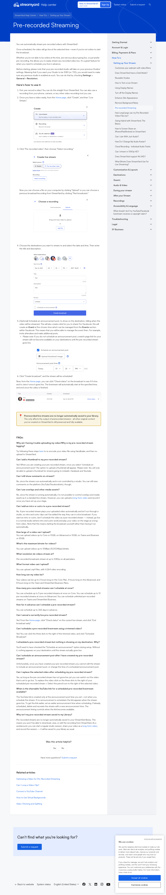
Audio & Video (120, 185)
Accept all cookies (140, 878)
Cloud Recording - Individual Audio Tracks (132, 146)
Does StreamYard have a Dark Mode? (131, 73)
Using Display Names (124, 88)
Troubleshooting (120, 219)
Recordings (119, 200)
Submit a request (137, 4)
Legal (114, 224)
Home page (61, 97)
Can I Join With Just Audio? (127, 136)
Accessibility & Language (125, 206)
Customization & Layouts (125, 169)
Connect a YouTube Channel (29, 791)
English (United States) (65, 884)
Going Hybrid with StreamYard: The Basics (130, 122)
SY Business (117, 229)
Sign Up (105, 4)
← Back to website (24, 884)
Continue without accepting (153, 839)
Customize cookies (139, 885)
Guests (116, 180)
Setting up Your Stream (60, 15)
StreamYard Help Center (25, 15)
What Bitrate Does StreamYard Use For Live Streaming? (132, 163)
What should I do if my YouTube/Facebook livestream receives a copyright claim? (131, 212)
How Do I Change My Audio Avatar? (130, 141)
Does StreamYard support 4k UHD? (130, 156)
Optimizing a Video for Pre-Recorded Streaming (38, 779)
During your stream (122, 190)
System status (120, 4)
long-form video (80, 498)
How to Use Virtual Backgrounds (31, 797)
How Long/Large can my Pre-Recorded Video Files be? (131, 114)
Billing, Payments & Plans (124, 52)
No (62, 748)
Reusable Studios (122, 78)
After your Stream (121, 195)
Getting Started (119, 42)
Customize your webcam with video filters (133, 68)
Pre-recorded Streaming (125, 108)
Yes (54, 748)
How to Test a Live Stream (126, 83)
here (41, 451)
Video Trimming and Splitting (29, 803)
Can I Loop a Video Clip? (27, 785)
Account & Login (120, 47)
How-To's (43, 15)
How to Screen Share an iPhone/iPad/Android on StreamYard (130, 130)
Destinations (119, 175)
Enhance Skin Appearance (126, 98)
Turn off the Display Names (126, 93)
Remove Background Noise (126, 103)
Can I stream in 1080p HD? (127, 151)
